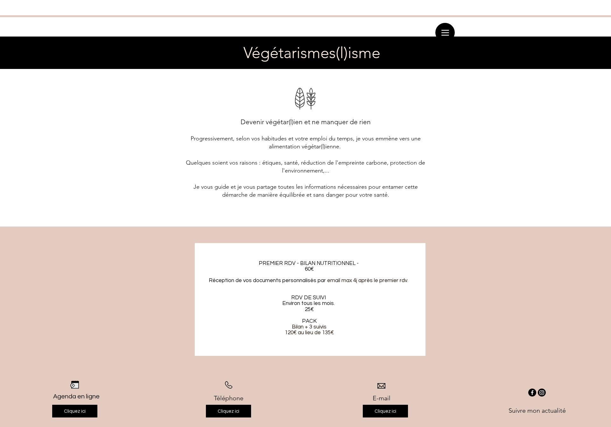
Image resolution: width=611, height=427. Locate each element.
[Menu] (445, 32)
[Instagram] (542, 392)
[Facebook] (532, 392)
